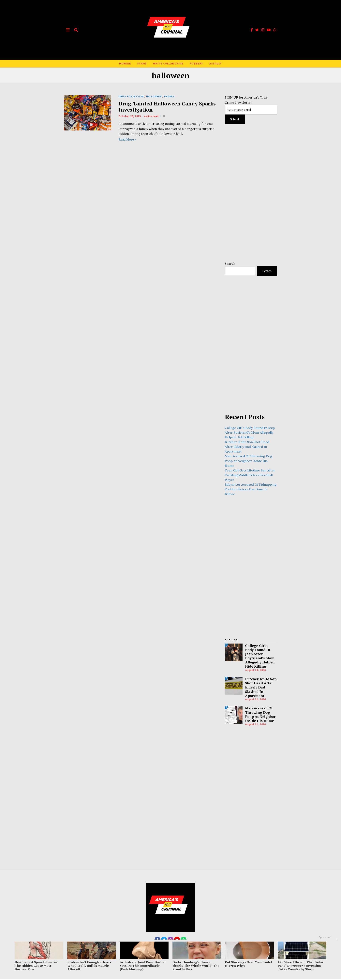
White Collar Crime (168, 63)
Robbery (196, 63)
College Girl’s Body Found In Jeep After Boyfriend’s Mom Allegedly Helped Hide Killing (250, 432)
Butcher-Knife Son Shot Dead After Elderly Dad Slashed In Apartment (247, 446)
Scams (142, 63)
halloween (154, 97)
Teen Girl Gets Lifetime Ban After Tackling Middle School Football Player (250, 475)
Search (230, 263)
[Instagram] (262, 30)
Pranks (169, 97)
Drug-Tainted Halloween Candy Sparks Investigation (167, 106)
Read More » (127, 139)
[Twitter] (257, 30)
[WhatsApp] (274, 30)
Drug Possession (131, 97)
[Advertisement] (251, 192)
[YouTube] (269, 30)
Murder (125, 63)
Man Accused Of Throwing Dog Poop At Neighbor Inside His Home (248, 461)
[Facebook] (252, 30)
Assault (215, 63)
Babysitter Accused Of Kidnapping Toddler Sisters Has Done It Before (250, 489)
